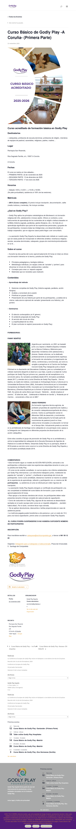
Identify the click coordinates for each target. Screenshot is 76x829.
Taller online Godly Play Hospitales (27, 734)
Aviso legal (11, 800)
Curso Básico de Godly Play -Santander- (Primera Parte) (36, 728)
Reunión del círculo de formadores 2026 (20, 661)
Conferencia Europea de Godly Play (18, 664)
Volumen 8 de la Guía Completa (17, 670)
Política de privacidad (23, 800)
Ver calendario (12, 756)
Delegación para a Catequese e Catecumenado (33, 543)
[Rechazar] (74, 820)
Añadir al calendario (18, 587)
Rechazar (36, 826)
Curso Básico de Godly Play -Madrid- (28, 740)
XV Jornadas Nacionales (15, 667)
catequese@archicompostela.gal (39, 535)
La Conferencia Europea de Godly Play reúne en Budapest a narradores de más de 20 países (36, 658)
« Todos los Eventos (15, 17)
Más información (46, 826)
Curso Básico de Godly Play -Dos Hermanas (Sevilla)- (35, 752)
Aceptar (28, 826)
